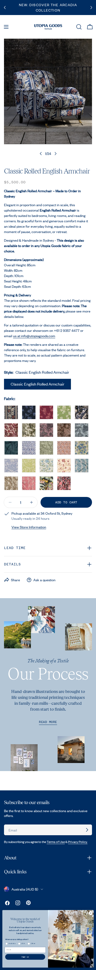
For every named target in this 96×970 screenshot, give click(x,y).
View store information (28, 527)
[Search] (79, 26)
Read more (48, 722)
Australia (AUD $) (24, 889)
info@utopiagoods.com (38, 335)
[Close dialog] (91, 913)
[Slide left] (41, 153)
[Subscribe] (86, 829)
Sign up (25, 957)
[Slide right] (55, 153)
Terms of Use (56, 842)
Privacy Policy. (77, 842)
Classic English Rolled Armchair (37, 384)
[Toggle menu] (6, 26)
